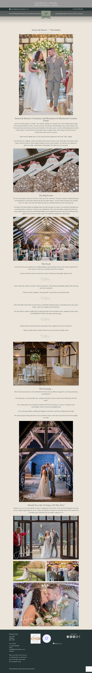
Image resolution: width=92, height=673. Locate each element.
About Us (40, 13)
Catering (57, 13)
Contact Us (70, 13)
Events (35, 13)
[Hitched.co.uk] (57, 643)
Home (11, 13)
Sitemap (25, 668)
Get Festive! (54, 5)
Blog (61, 13)
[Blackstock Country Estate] (46, 15)
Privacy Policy (31, 668)
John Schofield (63, 145)
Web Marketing (13, 668)
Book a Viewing (78, 13)
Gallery (65, 13)
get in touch (21, 508)
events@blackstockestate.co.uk (20, 9)
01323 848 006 (78, 9)
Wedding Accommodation (26, 13)
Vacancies (11, 651)
